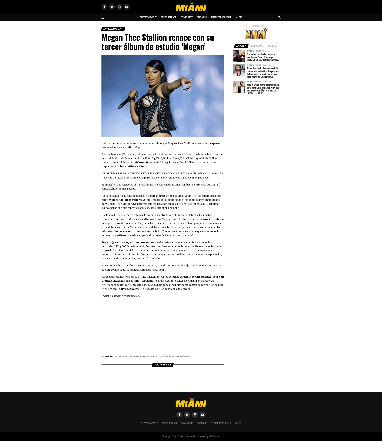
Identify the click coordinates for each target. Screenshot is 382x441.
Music (239, 17)
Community (187, 17)
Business (202, 17)
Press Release (168, 17)
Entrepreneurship (221, 17)
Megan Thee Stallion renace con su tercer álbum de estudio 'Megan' (155, 356)
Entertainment (148, 17)
